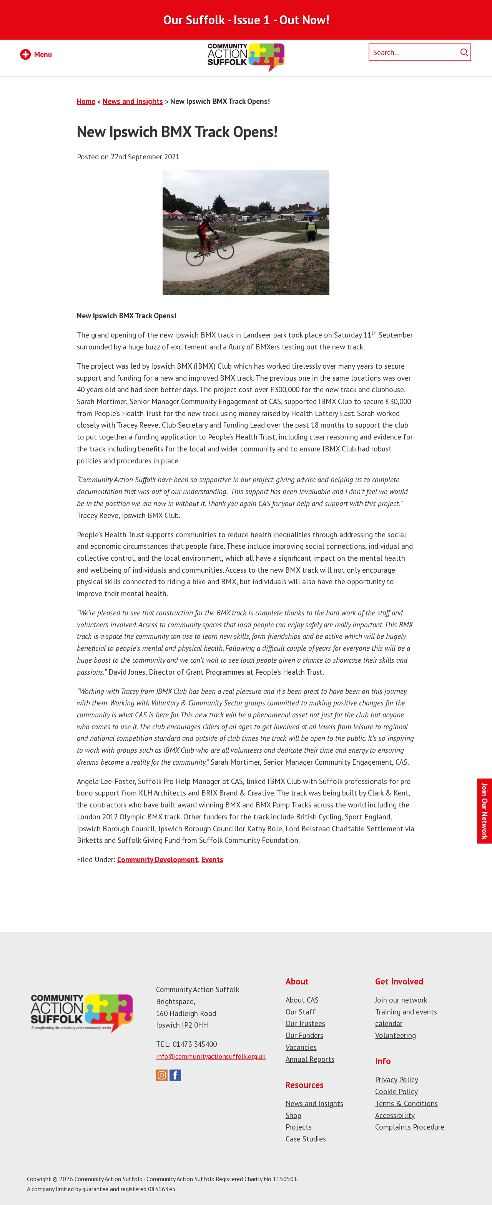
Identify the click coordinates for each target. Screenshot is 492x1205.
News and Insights (133, 101)
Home (86, 101)
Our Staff (301, 1011)
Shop (293, 1115)
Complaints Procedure (409, 1126)
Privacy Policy (396, 1079)
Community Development (157, 859)
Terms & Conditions (406, 1103)
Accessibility (395, 1115)
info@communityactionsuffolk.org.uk (211, 1056)
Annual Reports (310, 1059)
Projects (299, 1126)
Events (212, 859)
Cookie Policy (396, 1091)
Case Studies (306, 1138)
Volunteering (395, 1035)
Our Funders (304, 1035)
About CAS (302, 999)
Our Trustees (305, 1023)
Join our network (401, 999)
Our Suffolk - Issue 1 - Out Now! (246, 20)
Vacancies (301, 1047)
